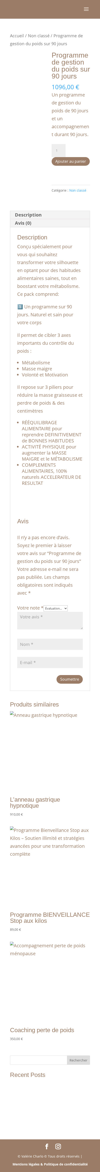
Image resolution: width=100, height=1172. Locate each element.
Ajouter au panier (70, 161)
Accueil (17, 35)
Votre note (30, 608)
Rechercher (78, 1060)
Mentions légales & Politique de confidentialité (50, 1164)
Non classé (39, 35)
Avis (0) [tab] (23, 223)
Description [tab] (28, 215)
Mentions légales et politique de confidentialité (46, 1116)
